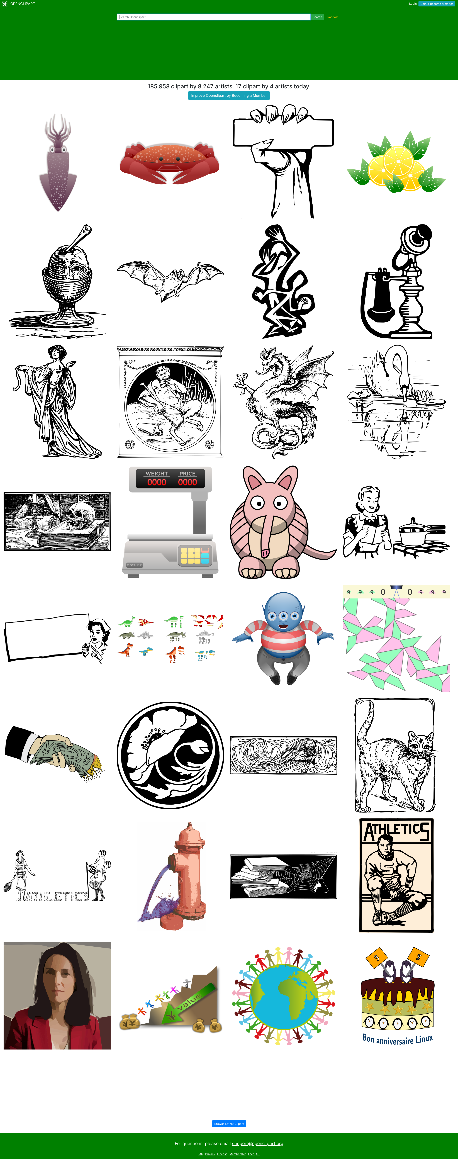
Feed (251, 1154)
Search (317, 17)
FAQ (200, 1154)
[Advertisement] (229, 50)
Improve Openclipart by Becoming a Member (229, 95)
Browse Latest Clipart (229, 1124)
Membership (238, 1154)
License (222, 1154)
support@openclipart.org (257, 1143)
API (258, 1154)
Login (413, 3)
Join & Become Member (437, 4)
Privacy (210, 1154)
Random (332, 17)
